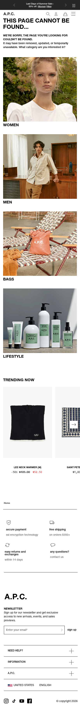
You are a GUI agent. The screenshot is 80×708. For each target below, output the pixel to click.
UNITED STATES (24, 685)
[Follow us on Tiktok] (14, 701)
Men (49, 7)
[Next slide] (74, 424)
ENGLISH (45, 685)
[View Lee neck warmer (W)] (27, 422)
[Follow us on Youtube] (21, 701)
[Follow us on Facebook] (29, 701)
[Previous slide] (6, 424)
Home (7, 503)
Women (42, 7)
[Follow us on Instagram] (6, 701)
